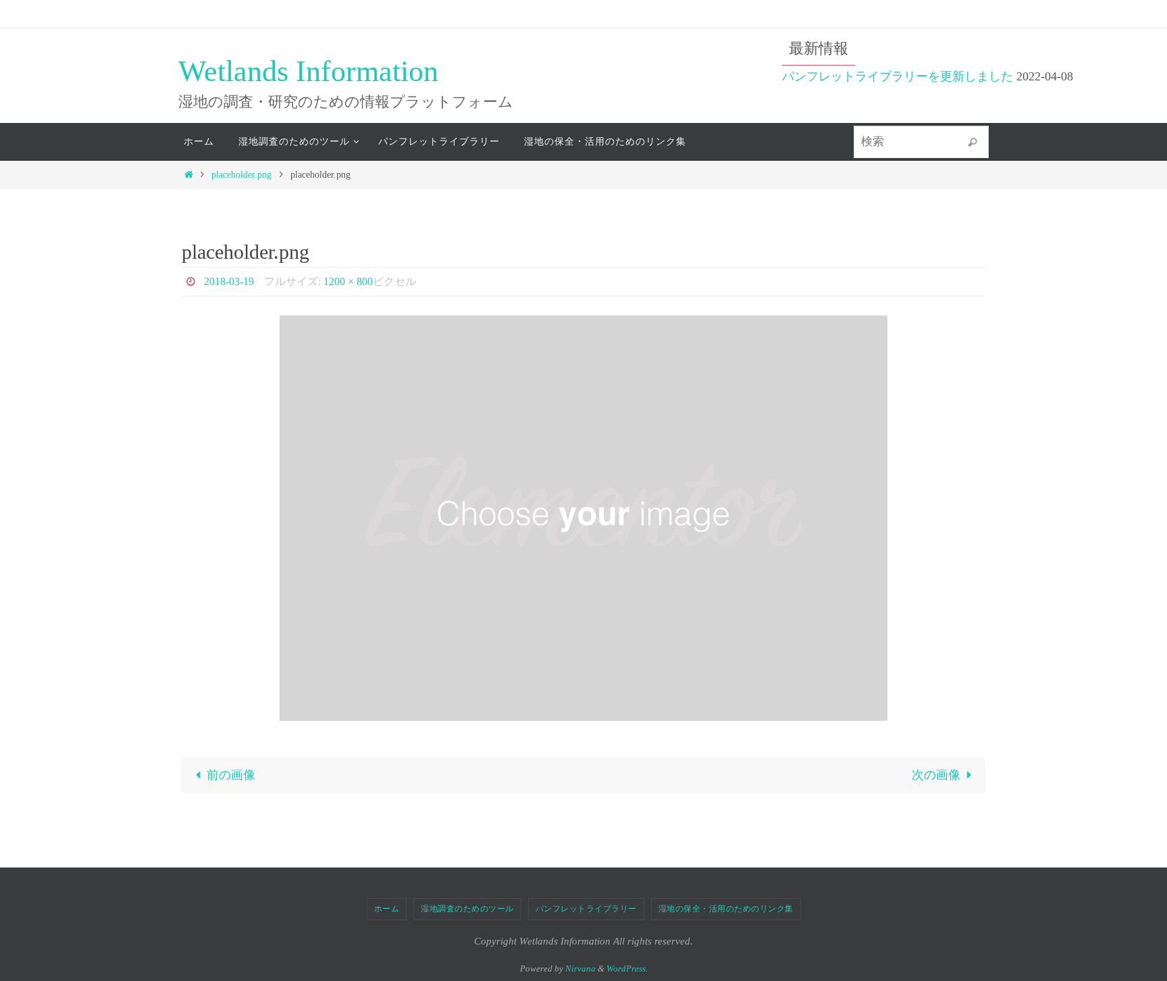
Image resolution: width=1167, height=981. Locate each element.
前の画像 (231, 775)
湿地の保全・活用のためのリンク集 (726, 908)
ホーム (387, 908)
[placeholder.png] (583, 518)
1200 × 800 (348, 281)
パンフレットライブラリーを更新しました (897, 76)
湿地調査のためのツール (467, 908)
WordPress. (627, 968)
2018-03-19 (229, 281)
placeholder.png (241, 174)
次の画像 (936, 775)
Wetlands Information (308, 71)
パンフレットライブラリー (586, 908)
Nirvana (580, 968)
